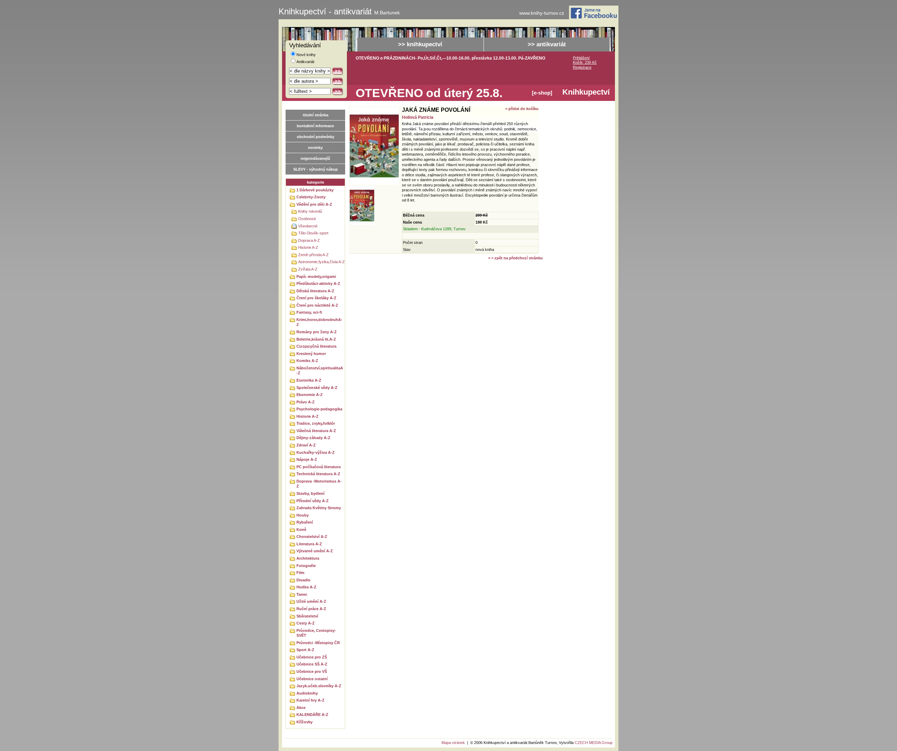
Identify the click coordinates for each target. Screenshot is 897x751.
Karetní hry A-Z (310, 700)
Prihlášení (581, 58)
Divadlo (303, 580)
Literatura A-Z (309, 544)
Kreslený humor (311, 353)
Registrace (582, 67)
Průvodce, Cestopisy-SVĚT (316, 633)
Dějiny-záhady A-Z (313, 438)
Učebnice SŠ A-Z (311, 664)
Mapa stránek (453, 742)
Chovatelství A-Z (311, 536)
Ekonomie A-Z (309, 394)
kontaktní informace (315, 126)
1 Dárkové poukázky (315, 190)
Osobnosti (307, 219)
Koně (301, 529)
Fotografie (306, 566)
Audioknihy (307, 693)
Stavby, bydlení (310, 493)
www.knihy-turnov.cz (541, 13)
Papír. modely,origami (316, 276)
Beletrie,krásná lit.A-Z (316, 339)
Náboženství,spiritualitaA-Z (319, 370)
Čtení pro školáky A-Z (316, 298)
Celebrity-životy (311, 197)
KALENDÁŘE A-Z (312, 714)
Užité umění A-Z (311, 601)
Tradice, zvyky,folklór (315, 423)
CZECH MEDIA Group (593, 742)
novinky (315, 147)
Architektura (307, 558)
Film (300, 573)
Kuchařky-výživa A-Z (315, 452)
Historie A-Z (308, 247)
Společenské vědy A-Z (316, 387)
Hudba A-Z (306, 587)
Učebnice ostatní (312, 679)
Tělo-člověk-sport (313, 233)
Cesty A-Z (305, 623)
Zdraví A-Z (306, 445)
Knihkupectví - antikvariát (339, 11)
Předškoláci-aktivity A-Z (318, 283)
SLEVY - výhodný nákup (315, 169)
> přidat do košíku (522, 109)
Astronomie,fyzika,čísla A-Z (321, 262)
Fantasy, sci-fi (309, 312)
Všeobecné (307, 226)
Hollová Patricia (417, 117)
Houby (302, 515)
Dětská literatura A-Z (315, 291)
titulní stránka (315, 115)
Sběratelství (307, 616)
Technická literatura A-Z (318, 474)
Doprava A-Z (309, 240)
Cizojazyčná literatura (316, 346)
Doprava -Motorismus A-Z (319, 484)
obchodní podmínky (315, 137)
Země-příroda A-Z (313, 255)
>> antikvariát (547, 44)
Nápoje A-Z (306, 459)
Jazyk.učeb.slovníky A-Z (318, 686)
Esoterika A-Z (308, 380)
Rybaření (304, 522)
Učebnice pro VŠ (311, 671)
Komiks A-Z (307, 361)
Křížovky (304, 722)
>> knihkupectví (420, 44)
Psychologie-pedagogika (319, 409)
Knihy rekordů (310, 211)
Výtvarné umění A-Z (314, 551)
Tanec (301, 594)
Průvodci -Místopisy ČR (318, 643)
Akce (301, 707)
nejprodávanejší (315, 158)
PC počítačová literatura (318, 467)
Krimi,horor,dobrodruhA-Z (319, 322)
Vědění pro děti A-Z (314, 204)
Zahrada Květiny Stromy (318, 508)
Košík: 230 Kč (585, 62)
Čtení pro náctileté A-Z (317, 305)
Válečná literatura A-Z (316, 431)
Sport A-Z (305, 650)
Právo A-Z (305, 402)
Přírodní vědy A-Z (312, 501)
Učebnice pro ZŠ (311, 657)
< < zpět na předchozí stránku (515, 258)
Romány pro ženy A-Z (316, 332)
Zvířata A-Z (307, 269)
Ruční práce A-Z (311, 609)
